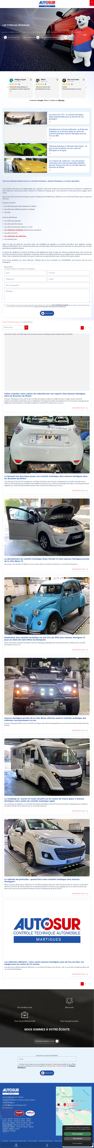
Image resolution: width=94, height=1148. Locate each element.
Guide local (5, 1141)
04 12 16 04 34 (13, 37)
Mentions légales (32, 1141)
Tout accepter (77, 1134)
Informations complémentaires (18, 1141)
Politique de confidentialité (56, 1066)
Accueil (4, 322)
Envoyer (49, 313)
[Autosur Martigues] (47, 4)
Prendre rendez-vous (53, 37)
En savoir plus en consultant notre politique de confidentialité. (50, 306)
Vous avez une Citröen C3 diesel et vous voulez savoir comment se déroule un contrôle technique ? (41, 564)
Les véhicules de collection (15, 236)
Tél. (47, 1145)
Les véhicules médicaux (13, 230)
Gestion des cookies (59, 1141)
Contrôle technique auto (13, 322)
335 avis (61, 100)
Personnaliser (77, 1143)
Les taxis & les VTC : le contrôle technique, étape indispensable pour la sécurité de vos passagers (66, 117)
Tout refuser (77, 1138)
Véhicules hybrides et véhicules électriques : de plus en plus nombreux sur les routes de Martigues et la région (68, 148)
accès (16, 1145)
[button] (85, 87)
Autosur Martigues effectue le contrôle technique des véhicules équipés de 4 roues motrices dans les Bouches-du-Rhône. (46, 724)
